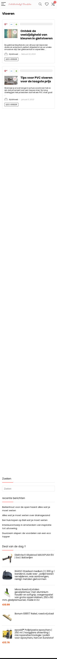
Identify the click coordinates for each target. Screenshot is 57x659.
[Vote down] (11, 24)
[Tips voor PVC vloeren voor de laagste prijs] (11, 77)
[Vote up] (16, 24)
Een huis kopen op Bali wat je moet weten (25, 520)
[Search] (40, 4)
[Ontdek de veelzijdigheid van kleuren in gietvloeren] (11, 30)
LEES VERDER (11, 59)
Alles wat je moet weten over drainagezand (26, 515)
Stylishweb (13, 54)
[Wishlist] (47, 4)
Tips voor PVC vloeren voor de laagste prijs (36, 79)
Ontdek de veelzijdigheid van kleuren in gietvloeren (36, 34)
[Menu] (3, 4)
